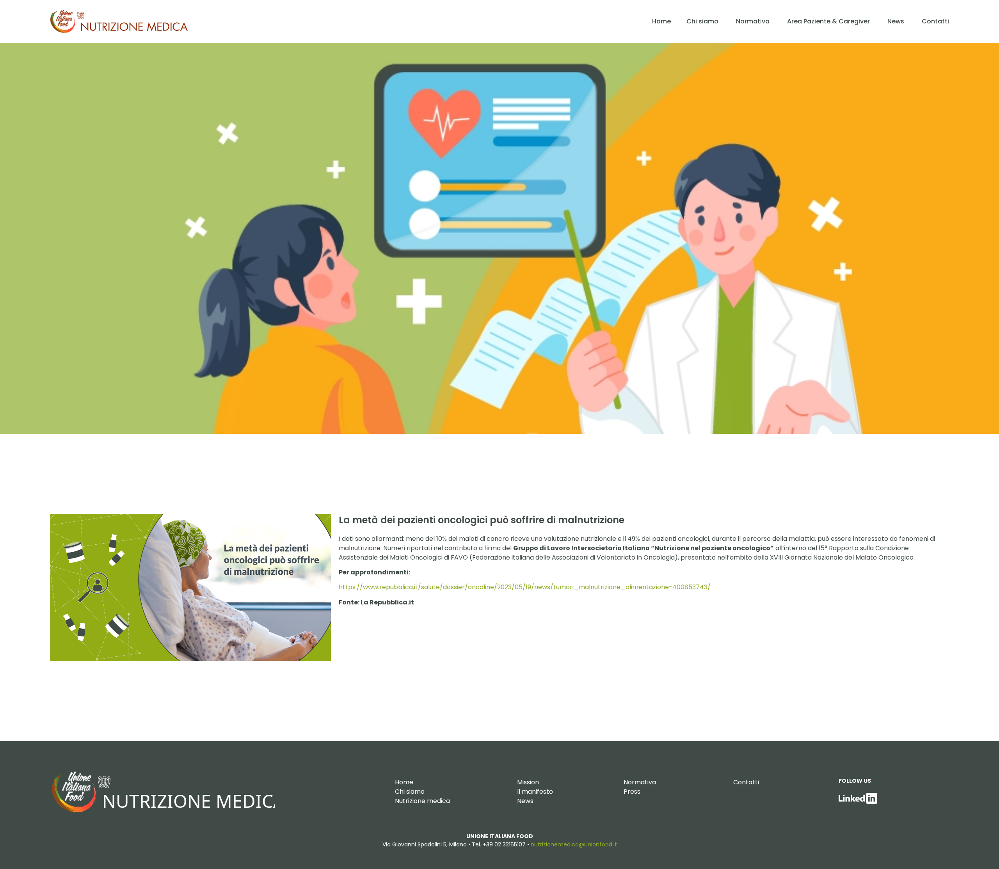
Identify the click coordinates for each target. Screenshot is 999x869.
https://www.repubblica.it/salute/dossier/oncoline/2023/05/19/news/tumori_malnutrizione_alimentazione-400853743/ (525, 587)
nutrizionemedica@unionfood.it (574, 844)
